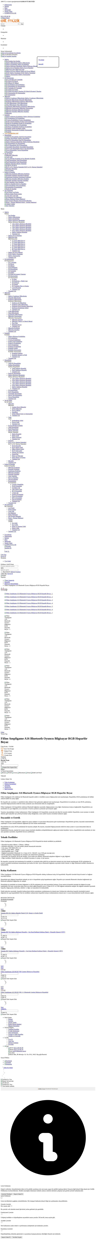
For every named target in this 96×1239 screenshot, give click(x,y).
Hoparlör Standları (22, 180)
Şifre (2, 568)
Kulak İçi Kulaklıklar (25, 123)
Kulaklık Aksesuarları (25, 130)
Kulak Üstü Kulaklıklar (27, 121)
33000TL (3, 1009)
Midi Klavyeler (19, 69)
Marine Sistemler (21, 163)
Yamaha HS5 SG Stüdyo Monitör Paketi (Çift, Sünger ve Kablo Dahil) (22, 913)
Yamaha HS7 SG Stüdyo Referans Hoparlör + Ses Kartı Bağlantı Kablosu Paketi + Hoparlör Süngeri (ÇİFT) (33, 932)
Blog (5, 8)
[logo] (10, 21)
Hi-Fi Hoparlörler (22, 145)
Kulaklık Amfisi (20, 128)
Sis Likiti (14, 523)
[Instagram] (8, 1064)
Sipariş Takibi (12, 1022)
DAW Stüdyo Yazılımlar (28, 73)
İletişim (6, 6)
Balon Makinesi (20, 199)
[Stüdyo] (7, 76)
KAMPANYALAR (10, 13)
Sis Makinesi (18, 197)
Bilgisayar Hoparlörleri (11, 583)
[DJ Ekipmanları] (9, 95)
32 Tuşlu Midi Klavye (18, 242)
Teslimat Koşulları (13, 1029)
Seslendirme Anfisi (17, 420)
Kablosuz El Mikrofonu (19, 303)
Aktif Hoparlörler (22, 160)
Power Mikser (16, 410)
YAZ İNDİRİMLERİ (11, 133)
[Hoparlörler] (8, 152)
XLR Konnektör (17, 486)
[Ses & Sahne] (9, 170)
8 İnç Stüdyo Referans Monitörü (21, 230)
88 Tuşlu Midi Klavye (18, 249)
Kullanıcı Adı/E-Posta (7, 564)
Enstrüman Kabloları (25, 177)
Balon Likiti (15, 528)
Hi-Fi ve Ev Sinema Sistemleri (33, 167)
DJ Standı (15, 284)
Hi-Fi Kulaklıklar (22, 125)
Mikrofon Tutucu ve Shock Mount (22, 321)
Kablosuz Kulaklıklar (25, 126)
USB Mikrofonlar (22, 103)
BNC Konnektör (17, 498)
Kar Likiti (15, 525)
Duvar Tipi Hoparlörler (27, 148)
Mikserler (15, 155)
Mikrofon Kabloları (23, 110)
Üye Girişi (41, 60)
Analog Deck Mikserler (19, 407)
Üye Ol (10, 1039)
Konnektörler (18, 187)
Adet (2, 763)
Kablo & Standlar (9, 172)
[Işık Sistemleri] (9, 205)
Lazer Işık (15, 195)
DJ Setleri (15, 90)
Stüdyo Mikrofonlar (24, 63)
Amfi (10, 157)
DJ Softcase (15, 282)
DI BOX (14, 165)
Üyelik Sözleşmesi (13, 1031)
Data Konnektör (17, 499)
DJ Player (15, 81)
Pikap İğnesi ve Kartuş (18, 457)
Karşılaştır (4, 901)
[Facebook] (8, 1061)
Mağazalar (7, 10)
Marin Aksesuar (16, 437)
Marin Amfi (15, 435)
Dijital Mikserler (17, 409)
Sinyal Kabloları (21, 185)
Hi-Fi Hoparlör (16, 446)
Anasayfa (11, 580)
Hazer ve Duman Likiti (19, 526)
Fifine (2, 732)
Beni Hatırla (7, 572)
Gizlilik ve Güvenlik (14, 1036)
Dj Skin (14, 279)
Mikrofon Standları (23, 111)
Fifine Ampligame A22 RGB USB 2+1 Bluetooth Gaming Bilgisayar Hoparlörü (24, 992)
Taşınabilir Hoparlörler (26, 147)
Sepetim (10, 1021)
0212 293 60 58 (5, 16)
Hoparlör (7, 582)
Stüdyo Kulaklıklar (23, 64)
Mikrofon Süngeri (17, 319)
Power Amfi (15, 422)
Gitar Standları (19, 182)
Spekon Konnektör (17, 494)
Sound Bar (15, 454)
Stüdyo (6, 59)
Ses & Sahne (8, 153)
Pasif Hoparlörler (21, 162)
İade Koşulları (8, 789)
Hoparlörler (7, 135)
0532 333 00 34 (18, 1049)
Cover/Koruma (16, 288)
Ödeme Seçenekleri (10, 784)
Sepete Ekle (13, 767)
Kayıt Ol (41, 64)
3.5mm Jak (15, 493)
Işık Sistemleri (8, 190)
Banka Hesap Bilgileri (14, 1024)
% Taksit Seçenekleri (7, 771)
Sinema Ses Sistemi (18, 452)
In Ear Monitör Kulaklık (28, 158)
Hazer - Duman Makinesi (28, 202)
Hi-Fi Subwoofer (17, 451)
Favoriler (11, 1044)
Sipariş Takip (8, 11)
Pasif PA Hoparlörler (25, 140)
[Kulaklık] (7, 132)
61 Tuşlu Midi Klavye (18, 247)
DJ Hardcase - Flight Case (20, 281)
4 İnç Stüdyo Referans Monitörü (21, 225)
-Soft (39, 1088)
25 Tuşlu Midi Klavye (18, 240)
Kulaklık (7, 115)
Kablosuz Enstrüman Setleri (20, 308)
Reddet (21, 1191)
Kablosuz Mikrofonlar (26, 101)
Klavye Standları (21, 184)
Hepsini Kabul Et (18, 1194)
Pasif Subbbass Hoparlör (19, 370)
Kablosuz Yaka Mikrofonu (20, 304)
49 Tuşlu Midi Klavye (18, 245)
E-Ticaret (43, 1088)
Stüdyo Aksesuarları (24, 74)
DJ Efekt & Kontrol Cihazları (32, 91)
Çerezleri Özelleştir (7, 1194)
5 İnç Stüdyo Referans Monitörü (21, 227)
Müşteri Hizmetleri (13, 1026)
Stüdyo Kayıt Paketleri (26, 68)
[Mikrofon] (8, 113)
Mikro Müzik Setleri (18, 449)
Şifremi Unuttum (16, 572)
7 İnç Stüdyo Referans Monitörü (21, 229)
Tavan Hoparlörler (22, 150)
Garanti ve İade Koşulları (15, 1034)
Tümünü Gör (16, 234)
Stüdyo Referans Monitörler (31, 66)
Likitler (13, 204)
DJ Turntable (18, 88)
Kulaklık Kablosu (17, 353)
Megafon (14, 169)
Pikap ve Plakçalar (17, 456)
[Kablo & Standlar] (10, 189)
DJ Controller (18, 79)
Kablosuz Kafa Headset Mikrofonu (22, 306)
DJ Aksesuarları (20, 93)
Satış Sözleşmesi (13, 1032)
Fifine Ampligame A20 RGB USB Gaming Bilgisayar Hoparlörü (20, 971)
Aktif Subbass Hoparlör (19, 368)
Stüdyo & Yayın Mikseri (28, 71)
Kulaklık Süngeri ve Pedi (19, 355)
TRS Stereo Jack (17, 489)
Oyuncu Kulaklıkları (25, 120)
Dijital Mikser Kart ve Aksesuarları (22, 414)
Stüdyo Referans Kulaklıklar (31, 116)
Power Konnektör (17, 496)
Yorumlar (7, 785)
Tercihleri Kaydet (17, 1237)
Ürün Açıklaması (9, 782)
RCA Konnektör (17, 491)
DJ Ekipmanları (9, 78)
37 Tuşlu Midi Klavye (18, 244)
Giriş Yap (3, 554)
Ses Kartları (16, 61)
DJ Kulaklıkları (20, 84)
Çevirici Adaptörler (17, 484)
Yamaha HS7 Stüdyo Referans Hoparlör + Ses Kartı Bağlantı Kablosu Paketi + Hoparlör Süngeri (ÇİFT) (32, 951)
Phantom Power (16, 324)
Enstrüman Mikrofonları (28, 106)
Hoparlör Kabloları (23, 175)
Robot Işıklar (18, 194)
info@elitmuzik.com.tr (19, 1051)
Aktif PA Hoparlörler (25, 137)
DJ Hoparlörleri (20, 86)
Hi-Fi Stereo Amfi (17, 447)
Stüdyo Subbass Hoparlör (19, 232)
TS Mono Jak (16, 488)
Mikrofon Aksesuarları (26, 108)
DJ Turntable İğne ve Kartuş (20, 286)
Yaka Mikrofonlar (22, 105)
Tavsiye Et (7, 787)
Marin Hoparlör (16, 434)
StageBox (15, 412)
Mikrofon (7, 96)
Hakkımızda (8, 5)
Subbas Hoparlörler (23, 138)
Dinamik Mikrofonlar (25, 100)
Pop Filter (15, 323)
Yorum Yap (4, 734)
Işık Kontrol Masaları (25, 200)
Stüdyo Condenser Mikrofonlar (34, 98)
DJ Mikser (16, 83)
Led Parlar (16, 192)
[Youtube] (7, 1062)
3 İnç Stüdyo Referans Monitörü (21, 224)
